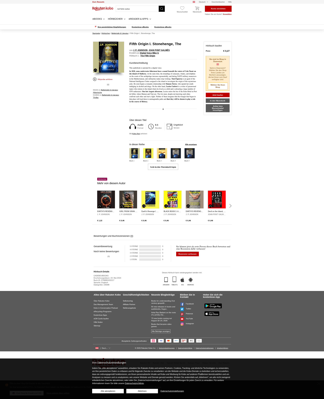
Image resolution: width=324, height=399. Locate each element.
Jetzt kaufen (217, 95)
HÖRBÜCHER (115, 19)
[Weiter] (230, 206)
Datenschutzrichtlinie (185, 348)
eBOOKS (98, 19)
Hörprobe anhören (105, 79)
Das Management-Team (103, 304)
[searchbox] (140, 9)
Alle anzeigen (191, 144)
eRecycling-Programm (103, 311)
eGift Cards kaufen (101, 319)
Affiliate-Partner (129, 304)
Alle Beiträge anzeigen (161, 331)
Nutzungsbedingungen (167, 348)
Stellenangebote (129, 308)
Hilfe (230, 2)
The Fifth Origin (147, 56)
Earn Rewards (98, 2)
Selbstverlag (128, 301)
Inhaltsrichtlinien (222, 348)
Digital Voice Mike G (149, 53)
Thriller (96, 98)
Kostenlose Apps (100, 315)
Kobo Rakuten (102, 8)
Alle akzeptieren (108, 391)
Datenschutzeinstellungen (205, 348)
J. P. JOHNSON (140, 50)
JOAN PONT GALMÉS (159, 50)
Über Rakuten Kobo (101, 301)
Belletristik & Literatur (109, 90)
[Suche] (162, 9)
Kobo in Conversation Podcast (106, 308)
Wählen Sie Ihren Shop (217, 86)
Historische (97, 92)
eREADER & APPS (139, 19)
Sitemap (97, 326)
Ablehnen (142, 391)
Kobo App (136, 134)
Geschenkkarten (218, 2)
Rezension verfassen (187, 254)
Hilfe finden (98, 322)
